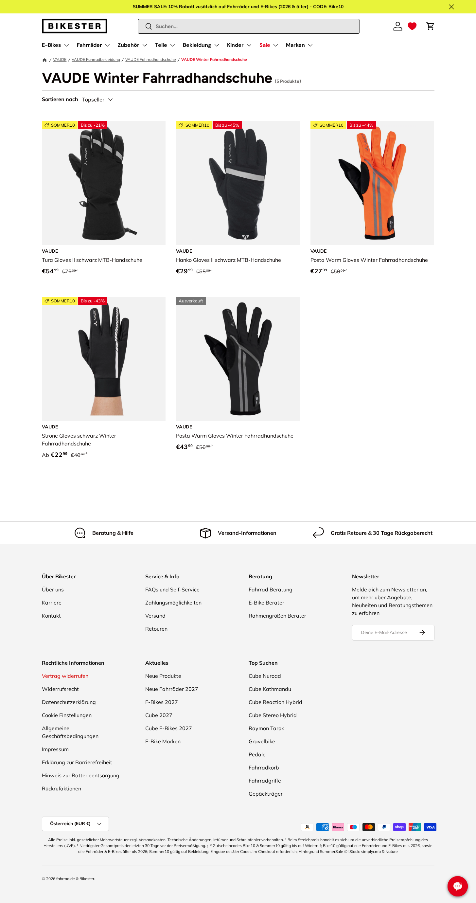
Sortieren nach (60, 99)
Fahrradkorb (264, 767)
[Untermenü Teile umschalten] (172, 45)
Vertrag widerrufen (65, 676)
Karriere (52, 602)
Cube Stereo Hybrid (273, 715)
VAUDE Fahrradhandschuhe (150, 59)
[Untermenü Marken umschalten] (310, 45)
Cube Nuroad (265, 676)
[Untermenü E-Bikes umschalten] (66, 45)
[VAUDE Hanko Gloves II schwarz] (238, 183)
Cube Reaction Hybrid (275, 702)
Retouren (156, 628)
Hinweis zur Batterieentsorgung (80, 775)
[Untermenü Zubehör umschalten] (145, 45)
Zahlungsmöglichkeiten (173, 602)
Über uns (53, 589)
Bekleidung (197, 45)
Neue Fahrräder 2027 (171, 689)
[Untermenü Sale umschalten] (275, 45)
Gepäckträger (266, 793)
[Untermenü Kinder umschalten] (249, 45)
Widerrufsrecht (60, 689)
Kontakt (51, 615)
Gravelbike (262, 741)
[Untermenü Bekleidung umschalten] (216, 45)
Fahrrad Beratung (270, 589)
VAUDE (59, 59)
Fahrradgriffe (265, 780)
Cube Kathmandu (270, 689)
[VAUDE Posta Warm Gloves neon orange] (372, 183)
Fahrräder (89, 45)
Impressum (55, 749)
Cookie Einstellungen (67, 715)
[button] (412, 26)
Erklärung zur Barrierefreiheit (77, 762)
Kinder (235, 45)
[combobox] (249, 26)
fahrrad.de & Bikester (75, 878)
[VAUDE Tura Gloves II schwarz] (104, 183)
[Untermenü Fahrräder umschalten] (107, 45)
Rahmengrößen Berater (277, 615)
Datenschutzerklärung (69, 702)
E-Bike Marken (163, 741)
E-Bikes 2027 (161, 702)
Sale (264, 45)
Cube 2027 (158, 715)
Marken (295, 45)
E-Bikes (51, 45)
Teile (161, 45)
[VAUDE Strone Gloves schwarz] (104, 359)
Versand (155, 615)
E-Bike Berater (266, 602)
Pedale (257, 754)
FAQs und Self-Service (172, 589)
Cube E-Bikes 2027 (168, 728)
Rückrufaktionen (61, 788)
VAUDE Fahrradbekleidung (96, 59)
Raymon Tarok (266, 728)
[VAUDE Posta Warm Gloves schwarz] (238, 359)
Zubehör (128, 45)
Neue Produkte (163, 676)
